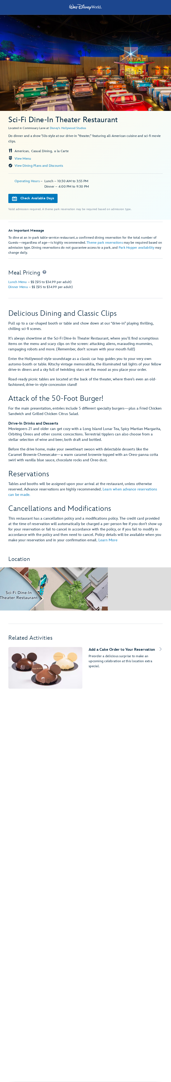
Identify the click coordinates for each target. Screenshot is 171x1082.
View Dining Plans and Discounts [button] (39, 166)
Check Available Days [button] (37, 198)
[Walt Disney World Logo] (85, 7)
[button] (44, 273)
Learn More (107, 540)
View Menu (23, 159)
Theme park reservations (105, 243)
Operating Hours (27, 181)
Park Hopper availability (136, 248)
